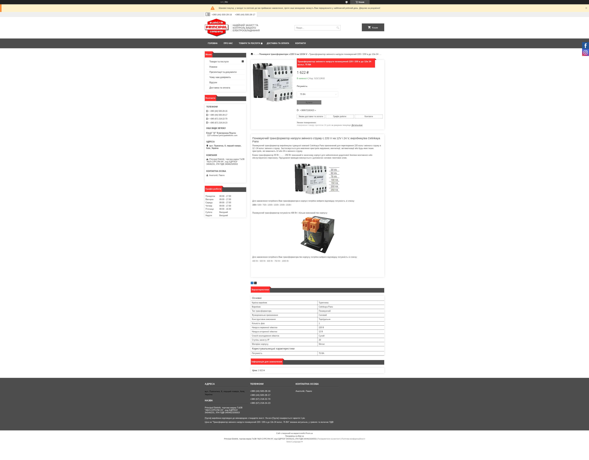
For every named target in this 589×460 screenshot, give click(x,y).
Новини (213, 66)
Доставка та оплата (278, 43)
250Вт (288, 205)
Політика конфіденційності (353, 439)
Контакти (300, 43)
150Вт (276, 205)
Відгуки (213, 82)
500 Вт (263, 261)
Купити (309, 102)
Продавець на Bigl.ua (294, 436)
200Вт (282, 205)
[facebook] (252, 283)
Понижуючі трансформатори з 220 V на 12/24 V (283, 54)
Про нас (228, 43)
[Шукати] (338, 28)
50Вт (259, 205)
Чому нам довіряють (220, 77)
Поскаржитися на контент (329, 439)
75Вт (264, 205)
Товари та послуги (249, 43)
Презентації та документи (223, 72)
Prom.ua (309, 433)
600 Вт (270, 261)
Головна (213, 43)
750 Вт (277, 261)
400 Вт (255, 261)
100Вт (270, 205)
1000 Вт (285, 261)
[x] (255, 283)
